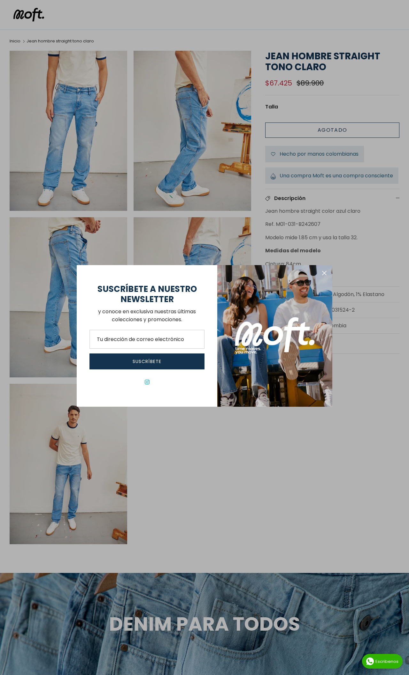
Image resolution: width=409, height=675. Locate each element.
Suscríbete (147, 361)
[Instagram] (147, 382)
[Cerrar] (324, 273)
